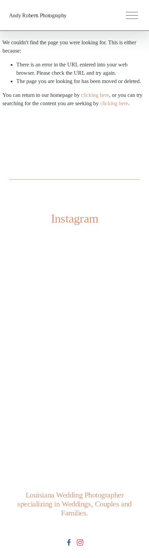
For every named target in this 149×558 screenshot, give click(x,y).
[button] (25, 281)
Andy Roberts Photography (38, 15)
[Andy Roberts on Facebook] (68, 542)
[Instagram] (80, 542)
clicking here (95, 95)
